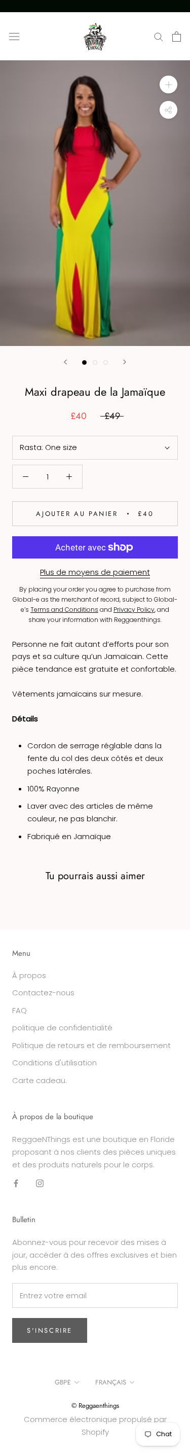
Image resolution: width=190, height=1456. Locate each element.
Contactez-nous (43, 992)
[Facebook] (16, 1182)
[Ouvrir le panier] (176, 36)
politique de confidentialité (62, 1027)
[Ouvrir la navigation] (14, 36)
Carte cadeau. (39, 1080)
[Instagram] (40, 1182)
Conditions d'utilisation (54, 1062)
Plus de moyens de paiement (95, 572)
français (110, 1382)
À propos (29, 975)
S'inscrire (49, 1330)
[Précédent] (65, 362)
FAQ (19, 1010)
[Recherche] (158, 36)
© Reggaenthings (95, 1405)
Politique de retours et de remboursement (91, 1045)
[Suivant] (124, 362)
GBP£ (63, 1382)
